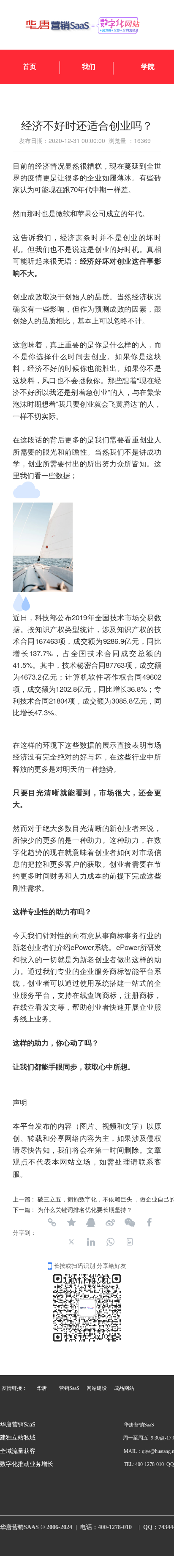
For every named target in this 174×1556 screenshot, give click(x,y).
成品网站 (124, 1388)
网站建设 (97, 1388)
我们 (88, 66)
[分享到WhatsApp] (110, 1241)
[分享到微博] (110, 1222)
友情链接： (14, 1388)
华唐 (42, 1388)
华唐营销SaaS (17, 1424)
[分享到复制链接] (52, 1222)
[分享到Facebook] (149, 1222)
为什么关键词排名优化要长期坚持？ (85, 1209)
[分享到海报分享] (129, 1241)
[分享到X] (71, 1241)
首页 (29, 66)
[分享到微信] (129, 1222)
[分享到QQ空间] (71, 1222)
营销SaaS (69, 1388)
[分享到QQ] (90, 1222)
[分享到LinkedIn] (90, 1241)
